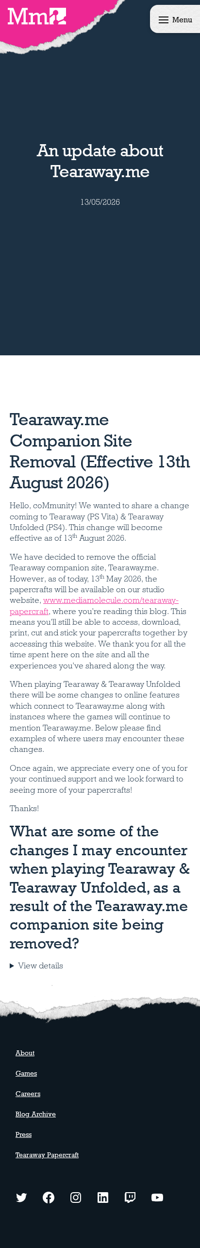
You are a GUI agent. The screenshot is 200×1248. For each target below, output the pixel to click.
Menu (182, 19)
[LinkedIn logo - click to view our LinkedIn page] (103, 1196)
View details (40, 966)
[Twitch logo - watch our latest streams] (130, 1196)
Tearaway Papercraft (47, 1155)
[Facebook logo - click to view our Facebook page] (48, 1196)
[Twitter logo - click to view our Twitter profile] (21, 1196)
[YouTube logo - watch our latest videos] (157, 1196)
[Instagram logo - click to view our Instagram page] (75, 1196)
